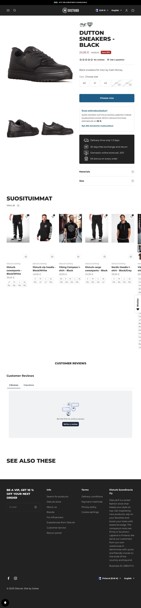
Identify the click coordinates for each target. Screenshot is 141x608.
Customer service (56, 527)
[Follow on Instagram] (15, 578)
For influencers (55, 517)
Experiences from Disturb (61, 522)
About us (52, 507)
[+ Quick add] (25, 256)
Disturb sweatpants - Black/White (14, 270)
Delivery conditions (92, 496)
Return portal (54, 533)
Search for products (57, 496)
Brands (50, 512)
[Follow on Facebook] (8, 578)
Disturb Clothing (13, 264)
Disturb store (54, 501)
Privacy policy (89, 507)
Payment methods (92, 501)
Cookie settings (90, 512)
